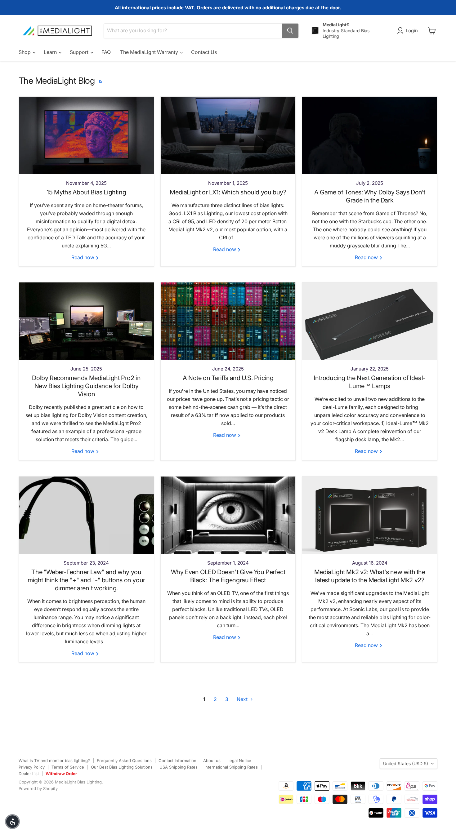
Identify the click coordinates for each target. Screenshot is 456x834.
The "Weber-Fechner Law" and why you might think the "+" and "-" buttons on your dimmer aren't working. (86, 580)
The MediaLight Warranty (149, 52)
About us (212, 760)
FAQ (106, 52)
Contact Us (204, 52)
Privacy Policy (32, 767)
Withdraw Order (61, 773)
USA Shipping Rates (178, 767)
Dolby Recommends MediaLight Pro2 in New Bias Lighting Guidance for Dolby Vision (86, 386)
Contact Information (177, 760)
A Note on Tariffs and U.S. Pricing (228, 378)
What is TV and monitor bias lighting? (54, 760)
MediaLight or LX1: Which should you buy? (228, 192)
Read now (83, 257)
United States (405, 763)
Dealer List (29, 773)
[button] (12, 821)
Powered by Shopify (38, 788)
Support (80, 52)
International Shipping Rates (231, 767)
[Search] (290, 31)
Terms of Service (67, 767)
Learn (51, 52)
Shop (25, 52)
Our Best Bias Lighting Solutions (122, 767)
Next (243, 699)
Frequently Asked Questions (124, 760)
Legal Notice (239, 760)
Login (412, 30)
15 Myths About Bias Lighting (86, 192)
